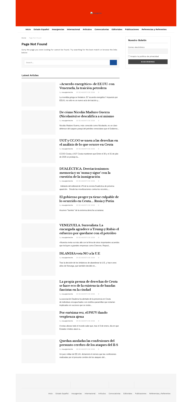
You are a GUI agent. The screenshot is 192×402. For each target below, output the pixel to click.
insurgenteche (67, 92)
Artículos (87, 29)
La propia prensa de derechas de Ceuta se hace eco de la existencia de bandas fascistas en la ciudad (88, 285)
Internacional (73, 29)
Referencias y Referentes (154, 29)
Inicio (28, 29)
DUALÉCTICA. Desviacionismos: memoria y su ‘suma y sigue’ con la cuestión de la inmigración (84, 173)
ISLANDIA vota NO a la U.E (79, 253)
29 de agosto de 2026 (85, 321)
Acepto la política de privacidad (144, 56)
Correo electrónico (136, 47)
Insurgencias (58, 29)
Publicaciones (132, 29)
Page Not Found (35, 38)
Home (24, 38)
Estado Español (41, 29)
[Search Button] (113, 62)
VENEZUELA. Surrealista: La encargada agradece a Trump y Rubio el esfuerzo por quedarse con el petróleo (89, 229)
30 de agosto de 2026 (85, 92)
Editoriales (117, 29)
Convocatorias (102, 29)
